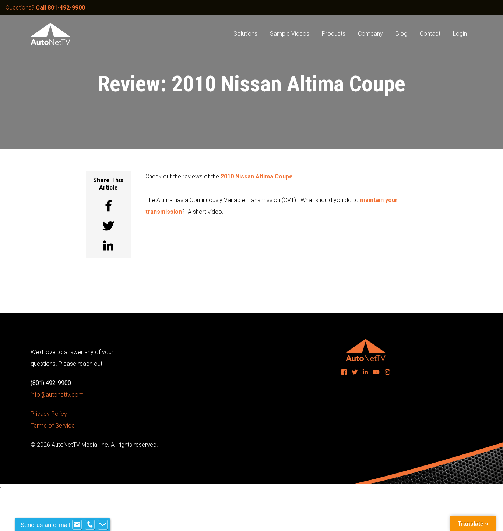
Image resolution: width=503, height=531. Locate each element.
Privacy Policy (49, 413)
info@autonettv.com (57, 394)
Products (333, 33)
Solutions (245, 33)
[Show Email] (77, 525)
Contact (430, 33)
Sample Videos (289, 33)
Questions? (45, 7)
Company (370, 33)
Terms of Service (53, 425)
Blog (401, 33)
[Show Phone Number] (90, 525)
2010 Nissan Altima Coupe (257, 176)
